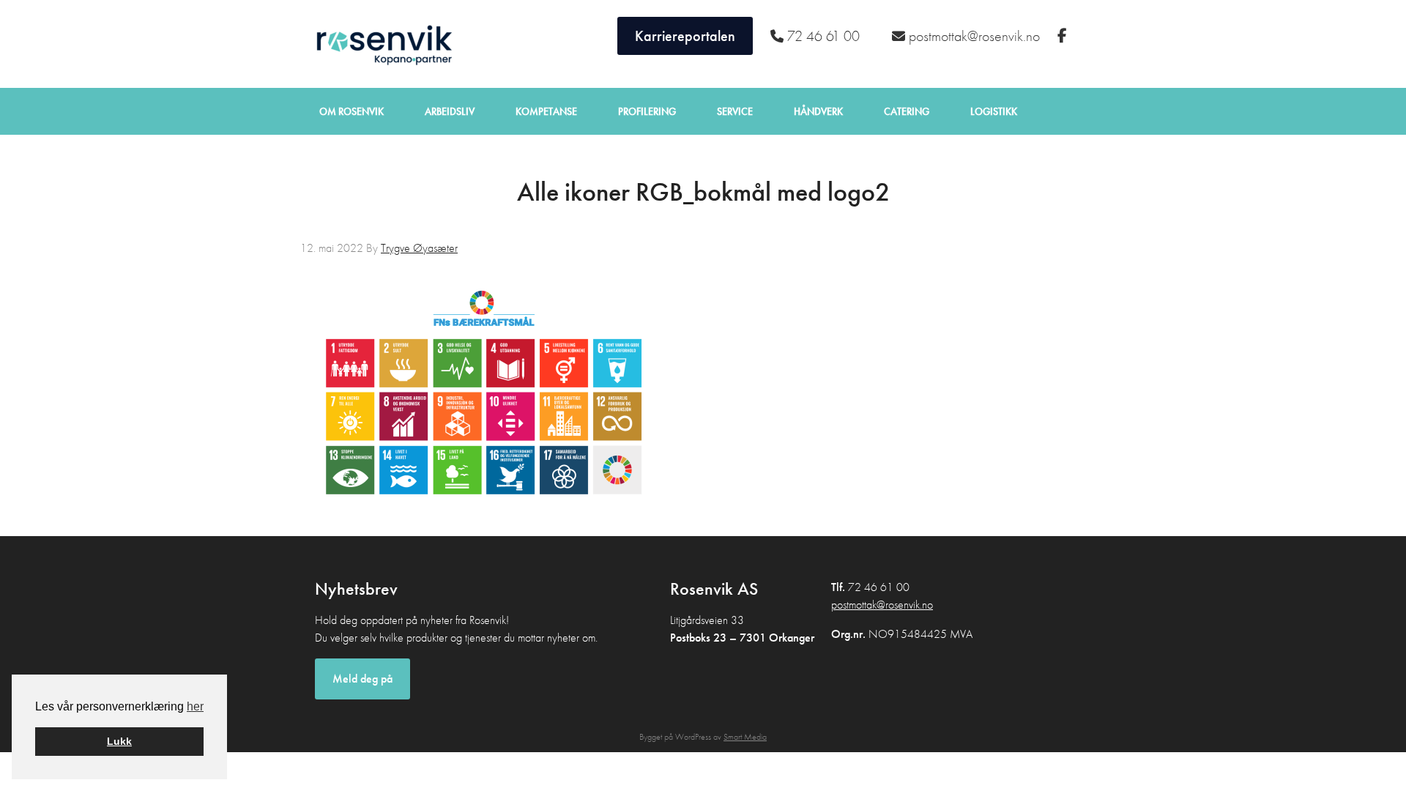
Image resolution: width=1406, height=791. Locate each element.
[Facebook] (1064, 36)
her (195, 706)
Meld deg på (362, 678)
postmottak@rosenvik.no (882, 604)
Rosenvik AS (380, 44)
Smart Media (745, 737)
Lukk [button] (119, 741)
